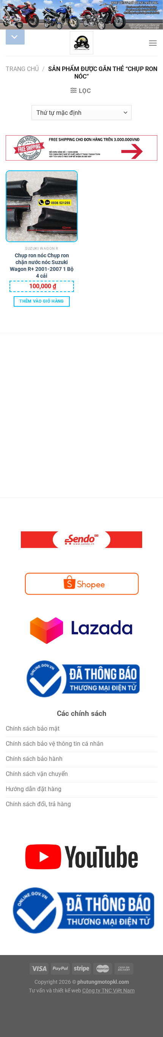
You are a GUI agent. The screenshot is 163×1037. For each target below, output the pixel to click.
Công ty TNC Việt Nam (108, 991)
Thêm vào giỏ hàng (41, 301)
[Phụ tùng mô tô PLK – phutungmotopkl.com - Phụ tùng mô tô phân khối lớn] (81, 42)
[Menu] (152, 43)
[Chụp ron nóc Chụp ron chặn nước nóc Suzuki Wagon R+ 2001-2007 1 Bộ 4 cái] (42, 206)
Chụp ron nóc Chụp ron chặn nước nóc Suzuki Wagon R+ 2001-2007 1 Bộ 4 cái (42, 259)
